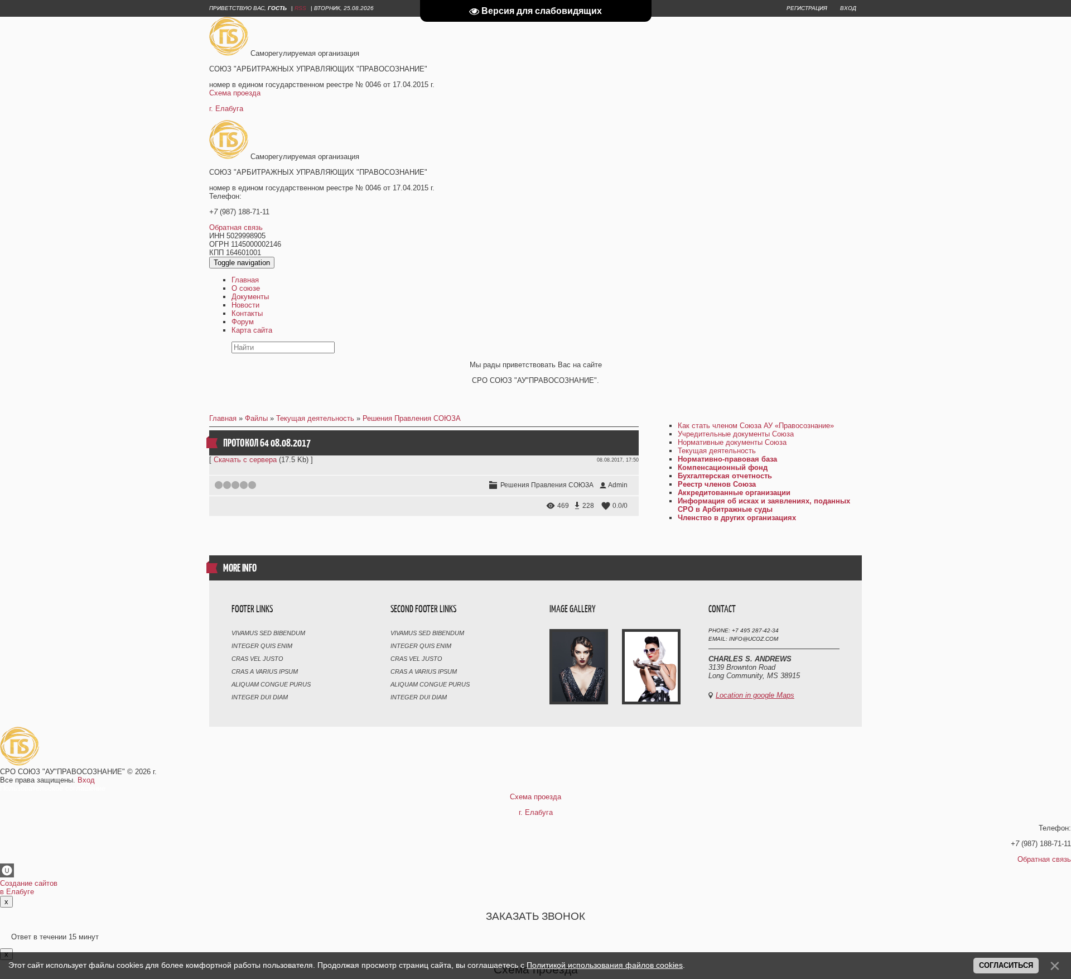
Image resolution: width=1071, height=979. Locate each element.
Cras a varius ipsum (264, 671)
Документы (250, 296)
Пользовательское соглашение (52, 788)
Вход (848, 8)
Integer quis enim (261, 645)
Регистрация (807, 8)
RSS (300, 8)
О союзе (245, 288)
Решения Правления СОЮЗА (412, 418)
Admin (618, 485)
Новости (245, 305)
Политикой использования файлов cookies (605, 965)
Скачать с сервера (245, 459)
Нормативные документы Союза (732, 442)
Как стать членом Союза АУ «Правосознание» (756, 425)
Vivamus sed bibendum (268, 633)
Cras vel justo (257, 658)
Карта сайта (251, 330)
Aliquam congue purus (271, 684)
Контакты (247, 313)
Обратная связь (236, 227)
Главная (245, 280)
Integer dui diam (259, 697)
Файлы (256, 418)
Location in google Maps (755, 695)
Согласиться (1006, 965)
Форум (242, 322)
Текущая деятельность (315, 418)
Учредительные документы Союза (736, 434)
